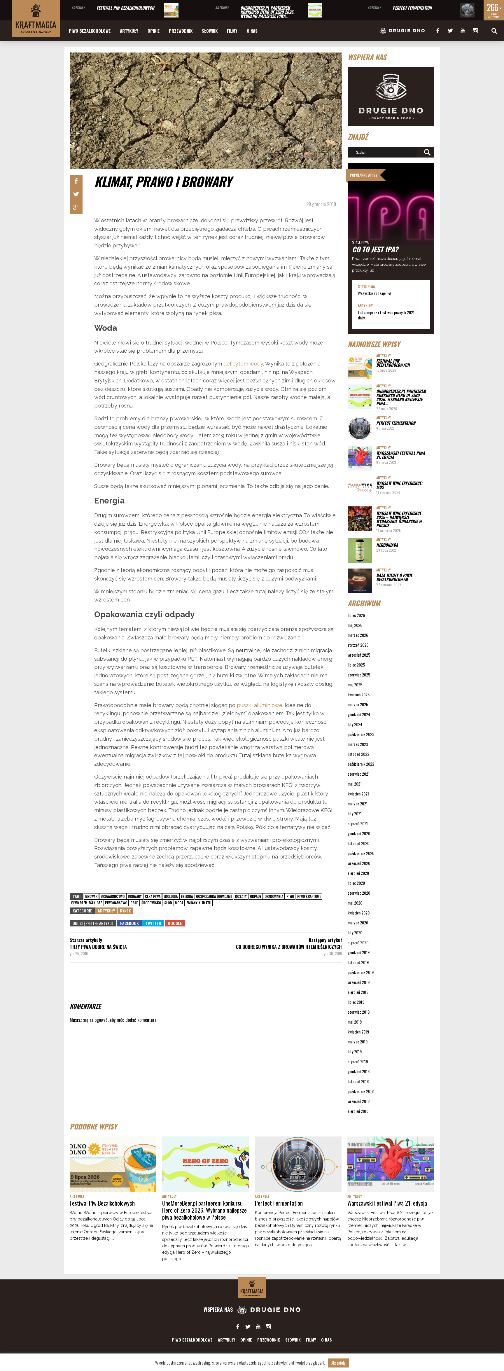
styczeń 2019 (358, 1061)
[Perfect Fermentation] (467, 10)
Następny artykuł (325, 940)
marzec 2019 (358, 1041)
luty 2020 (355, 932)
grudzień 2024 (359, 714)
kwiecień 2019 (358, 1032)
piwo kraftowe (309, 896)
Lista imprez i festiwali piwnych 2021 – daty (388, 315)
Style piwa (360, 241)
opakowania (274, 896)
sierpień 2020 (358, 873)
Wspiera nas (219, 1309)
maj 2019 (355, 1022)
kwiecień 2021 (358, 794)
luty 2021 (355, 813)
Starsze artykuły (86, 940)
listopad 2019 (358, 962)
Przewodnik (180, 30)
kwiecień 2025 (359, 694)
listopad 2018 (358, 1081)
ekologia (171, 896)
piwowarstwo (116, 902)
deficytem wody (243, 364)
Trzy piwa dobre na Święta (98, 946)
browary (135, 896)
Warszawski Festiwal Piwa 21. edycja (400, 455)
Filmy (232, 30)
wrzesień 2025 (359, 655)
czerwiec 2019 (359, 1012)
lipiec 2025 (356, 665)
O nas (252, 30)
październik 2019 (361, 972)
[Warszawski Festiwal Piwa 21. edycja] (360, 458)
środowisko (151, 902)
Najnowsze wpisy (374, 344)
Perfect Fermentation (412, 8)
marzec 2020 (358, 922)
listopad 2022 (358, 754)
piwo (290, 896)
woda (179, 902)
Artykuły (78, 7)
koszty (241, 896)
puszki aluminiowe (259, 705)
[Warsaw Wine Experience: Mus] (360, 488)
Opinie (154, 30)
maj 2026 (355, 625)
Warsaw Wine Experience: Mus (399, 485)
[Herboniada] (360, 550)
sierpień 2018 (358, 1111)
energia (187, 896)
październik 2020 (361, 853)
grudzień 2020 (359, 833)
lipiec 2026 (356, 615)
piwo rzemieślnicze (86, 902)
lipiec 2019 (356, 1002)
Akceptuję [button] (338, 1363)
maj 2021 (355, 784)
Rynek (125, 910)
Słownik (210, 30)
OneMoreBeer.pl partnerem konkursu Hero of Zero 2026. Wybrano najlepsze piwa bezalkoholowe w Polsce (204, 1210)
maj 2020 (355, 903)
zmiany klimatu (198, 902)
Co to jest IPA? (375, 249)
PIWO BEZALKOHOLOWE (90, 30)
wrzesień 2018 (359, 1101)
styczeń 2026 (358, 645)
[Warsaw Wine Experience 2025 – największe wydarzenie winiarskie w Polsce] (360, 518)
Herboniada (387, 545)
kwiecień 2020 (359, 913)
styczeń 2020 (358, 942)
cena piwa (152, 896)
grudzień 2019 (359, 952)
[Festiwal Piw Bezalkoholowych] (171, 10)
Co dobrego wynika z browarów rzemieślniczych (289, 946)
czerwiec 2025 (359, 674)
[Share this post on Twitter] (76, 194)
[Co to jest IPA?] (391, 221)
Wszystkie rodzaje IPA (374, 293)
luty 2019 (355, 1051)
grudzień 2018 (359, 1071)
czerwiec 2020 (359, 893)
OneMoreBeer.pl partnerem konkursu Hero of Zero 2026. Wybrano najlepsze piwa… (267, 12)
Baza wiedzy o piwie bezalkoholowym (394, 577)
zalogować (99, 1019)
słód (168, 902)
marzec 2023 (358, 744)
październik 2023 (361, 734)
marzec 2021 (358, 803)
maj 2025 (355, 684)
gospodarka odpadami (214, 896)
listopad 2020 (358, 843)
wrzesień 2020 (359, 863)
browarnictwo (113, 896)
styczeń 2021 (358, 823)
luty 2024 (355, 724)
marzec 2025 (358, 704)
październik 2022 (361, 764)
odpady (255, 896)
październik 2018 (361, 1091)
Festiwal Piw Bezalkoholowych (125, 8)
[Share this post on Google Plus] (76, 207)
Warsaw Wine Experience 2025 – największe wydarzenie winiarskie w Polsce (399, 519)
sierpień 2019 (358, 992)
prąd (134, 902)
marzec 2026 (358, 635)
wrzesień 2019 (359, 982)
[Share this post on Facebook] (76, 181)
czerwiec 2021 (359, 774)
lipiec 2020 (356, 883)
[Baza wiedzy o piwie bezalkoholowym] (360, 581)
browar (91, 896)
